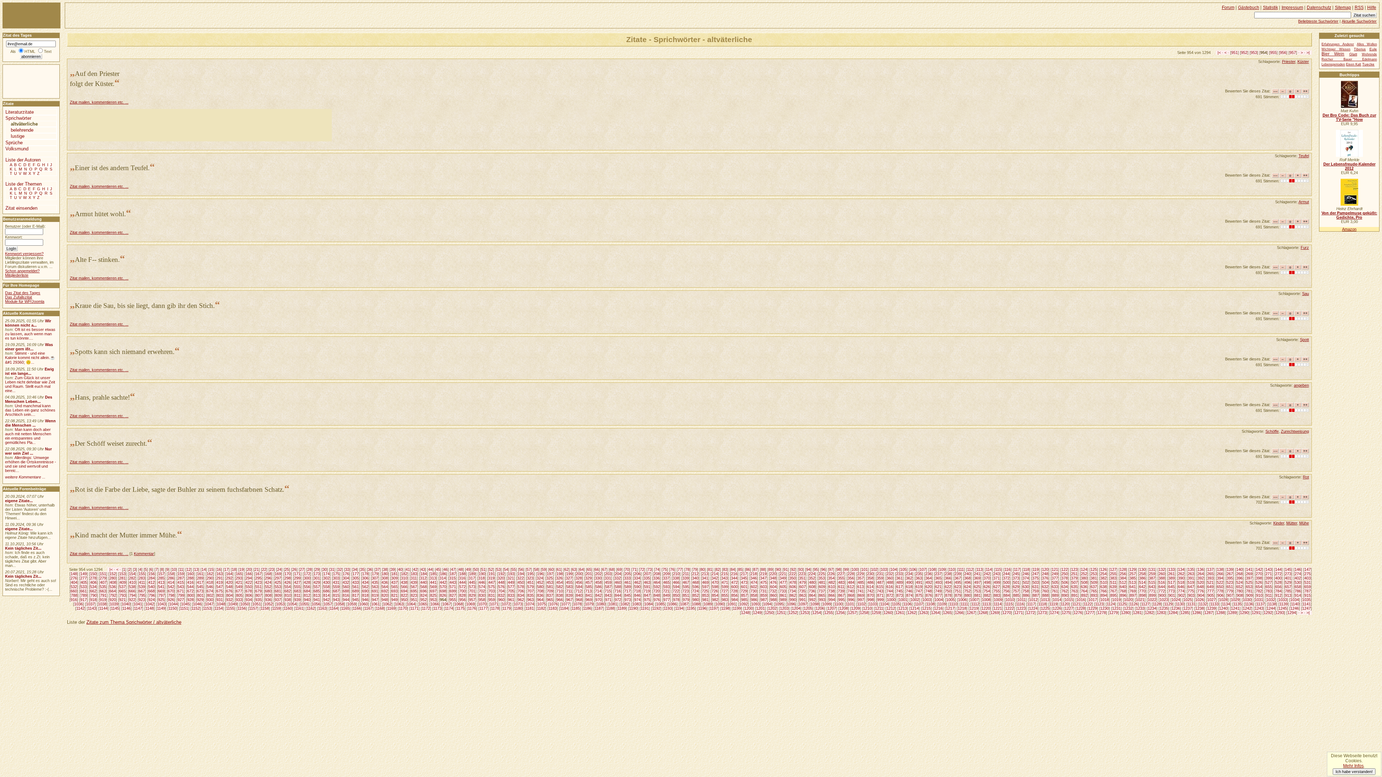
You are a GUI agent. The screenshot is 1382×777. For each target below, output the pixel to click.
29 (317, 569)
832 (501, 595)
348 (773, 578)
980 (695, 599)
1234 (1152, 608)
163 (219, 574)
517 (1171, 582)
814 (326, 595)
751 (957, 591)
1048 (221, 604)
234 (909, 574)
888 (1045, 595)
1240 (1223, 608)
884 (1006, 595)
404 (74, 582)
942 (326, 599)
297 (278, 578)
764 (1084, 591)
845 (627, 595)
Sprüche (14, 142)
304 (346, 578)
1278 (1101, 612)
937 (278, 599)
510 (1104, 582)
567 (414, 587)
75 (665, 569)
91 (785, 569)
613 (860, 587)
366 (948, 578)
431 (336, 582)
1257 (852, 612)
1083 (636, 604)
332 (617, 578)
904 (1201, 595)
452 (540, 582)
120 (1045, 569)
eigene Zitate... (19, 501)
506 (1065, 582)
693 (394, 591)
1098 (814, 604)
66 (597, 569)
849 (666, 595)
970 (598, 599)
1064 (411, 604)
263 (1191, 574)
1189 (622, 608)
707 (530, 591)
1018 (1104, 599)
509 (1094, 582)
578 (521, 587)
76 (672, 569)
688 (346, 591)
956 (1283, 52)
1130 (1180, 604)
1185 (576, 608)
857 (744, 595)
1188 (610, 608)
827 (453, 595)
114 (989, 569)
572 (462, 587)
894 (1104, 595)
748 (928, 591)
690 (365, 591)
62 (566, 569)
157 (161, 574)
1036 (78, 604)
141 (1249, 569)
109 (942, 569)
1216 (938, 608)
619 (919, 587)
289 (200, 578)
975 (647, 599)
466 (676, 582)
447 (491, 582)
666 (132, 591)
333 (627, 578)
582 (559, 587)
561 (355, 587)
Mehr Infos (1353, 765)
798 (171, 595)
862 (793, 595)
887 (1036, 595)
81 (710, 569)
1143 (92, 608)
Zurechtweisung (1295, 431)
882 (987, 595)
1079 (589, 604)
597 (705, 587)
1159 (276, 608)
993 (822, 599)
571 (453, 587)
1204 (796, 608)
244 (1006, 574)
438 (404, 582)
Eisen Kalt (1353, 64)
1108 (930, 604)
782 (1259, 591)
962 (521, 599)
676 (229, 591)
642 (1142, 587)
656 (1278, 587)
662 (93, 591)
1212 (890, 608)
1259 (876, 612)
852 (695, 595)
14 (204, 569)
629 (1016, 587)
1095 (779, 604)
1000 (891, 599)
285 (161, 578)
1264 (935, 612)
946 (365, 599)
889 (1055, 595)
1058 (339, 604)
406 (93, 582)
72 (642, 569)
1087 (684, 604)
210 (676, 574)
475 (763, 582)
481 (822, 582)
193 (511, 574)
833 (511, 595)
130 (1142, 569)
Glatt (1353, 54)
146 (1298, 569)
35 (362, 569)
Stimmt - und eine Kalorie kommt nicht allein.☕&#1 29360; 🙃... (30, 357)
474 (754, 582)
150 (93, 574)
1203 (784, 608)
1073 (518, 604)
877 (938, 595)
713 (588, 591)
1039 (114, 604)
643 (1152, 587)
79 (695, 569)
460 (618, 582)
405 (84, 582)
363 (919, 578)
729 (744, 591)
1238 (1199, 608)
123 (1074, 569)
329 (588, 578)
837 (550, 595)
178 (365, 574)
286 (171, 578)
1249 (757, 612)
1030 (1247, 599)
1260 (888, 612)
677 (239, 591)
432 (346, 582)
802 (210, 595)
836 (540, 595)
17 (226, 569)
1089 (708, 604)
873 (900, 595)
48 (461, 569)
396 (1239, 578)
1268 (983, 612)
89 (770, 569)
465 (666, 582)
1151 (184, 608)
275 (1307, 574)
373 (1016, 578)
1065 (423, 604)
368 (967, 578)
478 (793, 582)
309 (394, 578)
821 (394, 595)
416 (190, 582)
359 (880, 578)
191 (491, 574)
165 (239, 574)
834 (521, 595)
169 (278, 574)
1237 (1187, 608)
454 (559, 582)
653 (1249, 587)
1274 (1054, 612)
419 (219, 582)
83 (725, 569)
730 (753, 591)
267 (1230, 574)
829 (472, 595)
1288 (1220, 612)
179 (375, 574)
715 (608, 591)
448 (501, 582)
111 (961, 569)
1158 (265, 608)
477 (783, 582)
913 (1288, 595)
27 (302, 569)
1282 (1149, 612)
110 (952, 569)
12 (188, 569)
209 (666, 574)
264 (1200, 574)
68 (612, 569)
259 (1152, 574)
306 (365, 578)
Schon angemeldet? (22, 271)
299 (297, 578)
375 (1035, 578)
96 (823, 569)
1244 (1270, 608)
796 (152, 595)
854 (715, 595)
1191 (645, 608)
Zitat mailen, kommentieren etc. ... (99, 102)
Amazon (1349, 229)
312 (423, 578)
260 (1162, 574)
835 (530, 595)
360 (889, 578)
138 (1220, 569)
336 (656, 578)
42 (415, 569)
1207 (831, 608)
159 (180, 574)
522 (1220, 582)
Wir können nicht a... (28, 323)
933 (239, 599)
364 (928, 578)
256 (1123, 574)
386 (1142, 578)
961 (511, 599)
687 (336, 591)
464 (657, 582)
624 (967, 587)
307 (375, 578)
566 (404, 587)
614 (870, 587)
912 (1278, 595)
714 (598, 591)
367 (957, 578)
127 (1113, 569)
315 (452, 578)
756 (1006, 591)
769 (1132, 591)
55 (513, 569)
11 (181, 569)
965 (550, 599)
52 (491, 569)
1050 (244, 604)
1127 (1145, 604)
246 (1025, 574)
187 (453, 574)
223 (802, 574)
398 (1259, 578)
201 (589, 574)
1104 (884, 604)
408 (113, 582)
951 (1234, 52)
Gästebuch (1248, 7)
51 (483, 569)
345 (744, 578)
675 (219, 591)
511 (1113, 582)
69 (619, 569)
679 (258, 591)
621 (938, 587)
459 (608, 582)
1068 (458, 604)
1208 (843, 608)
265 (1210, 574)
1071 (494, 604)
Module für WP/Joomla (24, 301)
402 (1298, 578)
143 (1268, 569)
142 (1259, 569)
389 (1171, 578)
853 (705, 595)
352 (812, 578)
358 (870, 578)
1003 (926, 599)
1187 (599, 608)
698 (443, 591)
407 (103, 582)
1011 (1021, 599)
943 (336, 599)
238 (948, 574)
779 (1230, 591)
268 (1239, 574)
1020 (1128, 599)
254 (1103, 574)
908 (1240, 595)
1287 (1208, 612)
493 (938, 582)
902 (1181, 595)
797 (161, 595)
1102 (861, 604)
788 (74, 595)
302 (326, 578)
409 (122, 582)
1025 (1187, 599)
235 (919, 574)
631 (1035, 587)
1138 (1272, 604)
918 (93, 599)
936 (268, 599)
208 (657, 574)
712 (578, 591)
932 (229, 599)
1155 (230, 608)
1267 (971, 612)
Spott (1304, 339)
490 (909, 582)
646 (1181, 587)
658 (1298, 587)
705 (511, 591)
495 (958, 582)
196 (540, 574)
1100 (838, 604)
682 (287, 591)
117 (1017, 569)
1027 (1211, 599)
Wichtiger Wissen (1336, 49)
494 (948, 582)
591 (647, 587)
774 (1181, 591)
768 (1123, 591)
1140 (1295, 604)
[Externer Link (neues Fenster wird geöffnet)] (1349, 106)
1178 (495, 608)
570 (443, 587)
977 (666, 599)
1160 (288, 608)
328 (578, 578)
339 (685, 578)
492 (929, 582)
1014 (1057, 599)
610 (831, 587)
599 (725, 587)
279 (103, 578)
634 (1064, 587)
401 (1288, 578)
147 (1307, 569)
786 (1298, 591)
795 (142, 595)
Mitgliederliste (16, 275)
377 (1055, 578)
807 (259, 595)
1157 (253, 608)
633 (1055, 587)
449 (511, 582)
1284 (1173, 612)
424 (268, 582)
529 (1288, 582)
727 (724, 591)
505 (1055, 582)
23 (272, 569)
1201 (760, 608)
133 (1171, 569)
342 (715, 578)
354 (831, 578)
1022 (1152, 599)
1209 (855, 608)
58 (536, 569)
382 (1103, 578)
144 (1278, 569)
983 (725, 599)
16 (219, 569)
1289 (1232, 612)
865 (822, 595)
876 (929, 595)
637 (1093, 587)
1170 (403, 608)
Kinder (1278, 523)
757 (1016, 591)
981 (705, 599)
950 (404, 599)
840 (579, 595)
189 (472, 574)
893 (1094, 595)
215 (724, 574)
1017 (1092, 599)
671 (180, 591)
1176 (472, 608)
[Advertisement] (201, 125)
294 (248, 578)
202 (598, 574)
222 (792, 574)
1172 (426, 608)
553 (278, 587)
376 (1045, 578)
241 (977, 574)
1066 (434, 604)
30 (324, 569)
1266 (959, 612)
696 (423, 591)
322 (520, 578)
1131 (1191, 604)
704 (501, 591)
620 (928, 587)
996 (851, 599)
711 (569, 591)
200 (579, 574)
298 (287, 578)
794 (132, 595)
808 (268, 595)
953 (1254, 52)
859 (763, 595)
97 (831, 569)
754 (987, 591)
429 (316, 582)
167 (258, 574)
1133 (1214, 604)
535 (103, 587)
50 (476, 569)
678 (248, 591)
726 (715, 591)
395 (1230, 578)
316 (462, 578)
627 (996, 587)
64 (581, 569)
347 (763, 578)
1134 (1226, 604)
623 (957, 587)
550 (248, 587)
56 (521, 569)
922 (132, 599)
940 (307, 599)
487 (880, 582)
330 (598, 578)
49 (468, 569)
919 (103, 599)
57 (529, 569)
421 (239, 582)
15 (211, 569)
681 (278, 591)
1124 (1111, 604)
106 (913, 569)
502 (1026, 582)
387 (1152, 578)
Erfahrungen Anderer (1338, 44)
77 (680, 569)
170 (287, 574)
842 (598, 595)
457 (589, 582)
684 (307, 591)
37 (377, 569)
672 (190, 591)
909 (1249, 595)
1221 (997, 608)
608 (812, 587)
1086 (672, 604)
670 (171, 591)
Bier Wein (1333, 53)
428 (307, 582)
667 (142, 591)
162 (210, 574)
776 (1200, 591)
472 (734, 582)
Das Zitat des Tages (22, 293)
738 (831, 591)
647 (1191, 587)
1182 (541, 608)
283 (142, 578)
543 (180, 587)
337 (666, 578)
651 (1230, 587)
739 (841, 591)
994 (831, 599)
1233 (1140, 608)
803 (220, 595)
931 (219, 599)
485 (861, 582)
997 (861, 599)
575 (491, 587)
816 (346, 595)
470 (715, 582)
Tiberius (1360, 49)
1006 (962, 599)
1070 (482, 604)
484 (851, 582)
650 (1220, 587)
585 (589, 587)
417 (200, 582)
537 (122, 587)
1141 (1306, 604)
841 (589, 595)
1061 (375, 604)
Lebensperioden (1333, 64)
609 (822, 587)
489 (900, 582)
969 (589, 599)
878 (948, 595)
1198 (725, 608)
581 (550, 587)
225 (821, 574)
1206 (820, 608)
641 (1132, 587)
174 (326, 574)
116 (1007, 569)
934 (248, 599)
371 (996, 578)
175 (336, 574)
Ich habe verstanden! (1354, 771)
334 (637, 578)
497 (977, 582)
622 (948, 587)
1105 (896, 604)
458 (598, 582)
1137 (1260, 604)
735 (802, 591)
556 (307, 587)
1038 (102, 604)
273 (1288, 574)
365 (938, 578)
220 (773, 574)
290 (210, 578)
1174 (449, 608)
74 (657, 569)
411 (142, 582)
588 (618, 587)
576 (501, 587)
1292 (1268, 612)
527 (1268, 582)
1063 (399, 604)
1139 (1283, 604)
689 (355, 591)
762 (1064, 591)
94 (808, 569)
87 (755, 569)
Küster (1303, 61)
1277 (1089, 612)
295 (258, 578)
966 (559, 599)
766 (1103, 591)
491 (919, 582)
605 (783, 587)
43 (423, 569)
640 (1123, 587)
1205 (808, 608)
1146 (126, 608)
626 (987, 587)
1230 (1104, 608)
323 (530, 578)
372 (1006, 578)
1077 (565, 604)
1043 (161, 604)
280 (112, 578)
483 (841, 582)
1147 (138, 608)
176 (346, 574)
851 (686, 595)
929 (200, 599)
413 (161, 582)
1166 (357, 608)
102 (874, 569)
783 (1268, 591)
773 (1171, 591)
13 (196, 569)
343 (724, 578)
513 (1132, 582)
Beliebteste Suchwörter (1318, 21)
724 (695, 591)
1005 (950, 599)
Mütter (1291, 523)
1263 (923, 612)
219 (763, 574)
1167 (368, 608)
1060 (363, 604)
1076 (553, 604)
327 (569, 578)
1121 (1076, 604)
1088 (696, 604)
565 (394, 587)
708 (540, 591)
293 (239, 578)
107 (923, 569)
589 (627, 587)
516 (1162, 582)
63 (574, 569)
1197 (714, 608)
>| (1308, 52)
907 (1230, 595)
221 (783, 574)
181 (394, 574)
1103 (873, 604)
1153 (207, 608)
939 (297, 599)
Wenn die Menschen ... (30, 423)
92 (793, 569)
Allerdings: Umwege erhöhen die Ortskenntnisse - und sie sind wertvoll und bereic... (30, 464)
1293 (1279, 612)
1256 (840, 612)
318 (481, 578)
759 (1035, 591)
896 (1123, 595)
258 (1142, 574)
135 (1191, 569)
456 (579, 582)
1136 (1249, 604)
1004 (938, 599)
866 (831, 595)
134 (1181, 569)
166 (248, 574)
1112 (975, 604)
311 (414, 578)
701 (472, 591)
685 (316, 591)
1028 (1223, 599)
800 (191, 595)
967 (569, 599)
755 (996, 591)
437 (394, 582)
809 (278, 595)
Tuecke (1368, 64)
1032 (1270, 599)
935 (258, 599)
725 (705, 591)
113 (979, 569)
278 (93, 578)
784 (1278, 591)
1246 (1294, 608)
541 (161, 587)
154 (132, 574)
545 (200, 587)
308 (384, 578)
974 (637, 599)
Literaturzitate (19, 112)
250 (1064, 574)
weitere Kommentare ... (25, 477)
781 (1249, 591)
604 (773, 587)
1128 (1157, 604)
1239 (1211, 608)
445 (472, 582)
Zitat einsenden (21, 208)
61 (559, 569)
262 (1181, 574)
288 (190, 578)
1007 (974, 599)
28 (309, 569)
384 (1123, 578)
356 (851, 578)
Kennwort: (14, 237)
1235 (1164, 608)
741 (860, 591)
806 (249, 595)
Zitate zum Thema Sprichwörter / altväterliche (133, 622)
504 (1045, 582)
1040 (126, 604)
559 (336, 587)
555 (297, 587)
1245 (1282, 608)
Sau (1305, 293)
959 (491, 599)
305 (355, 578)
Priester (1288, 61)
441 (433, 582)
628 (1006, 587)
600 (734, 587)
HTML (29, 51)
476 (773, 582)
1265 (947, 612)
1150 (172, 608)
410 (132, 582)
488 (890, 582)
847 (647, 595)
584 (579, 587)
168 (268, 574)
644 (1162, 587)
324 (540, 578)
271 (1268, 574)
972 (618, 599)
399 (1268, 578)
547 (219, 587)
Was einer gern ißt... (29, 346)
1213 (902, 608)
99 (846, 569)
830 (482, 595)
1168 (380, 608)
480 (812, 582)
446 (482, 582)
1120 (1065, 604)
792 (113, 595)
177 (355, 574)
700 (462, 591)
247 (1035, 574)
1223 (1021, 608)
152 (112, 574)
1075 (541, 604)
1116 (1020, 604)
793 (122, 595)
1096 (791, 604)
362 (909, 578)
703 (491, 591)
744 (889, 591)
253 (1093, 574)
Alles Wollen (1367, 44)
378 (1064, 578)
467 (686, 582)
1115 (1009, 604)
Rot (1306, 477)
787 (1307, 591)
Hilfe (1371, 7)
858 (754, 595)
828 (462, 595)
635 (1074, 587)
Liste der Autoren (23, 160)
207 (647, 574)
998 (870, 599)
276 (74, 578)
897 (1133, 595)
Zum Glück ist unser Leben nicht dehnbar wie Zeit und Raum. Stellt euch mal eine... (30, 384)
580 (540, 587)
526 (1259, 582)
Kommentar (144, 553)
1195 (691, 608)
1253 (804, 612)
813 (316, 595)
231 (880, 574)
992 (812, 599)
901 (1172, 595)
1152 (195, 608)
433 (355, 582)
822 (404, 595)
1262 (911, 612)
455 (569, 582)
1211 (879, 608)
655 (1268, 587)
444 (462, 582)
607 (802, 587)
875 (919, 595)
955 (1273, 52)
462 (637, 582)
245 (1016, 574)
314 (442, 578)
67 (604, 569)
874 (909, 595)
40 (400, 569)
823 (414, 595)
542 (171, 587)
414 (171, 582)
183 (414, 574)
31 (332, 569)
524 (1239, 582)
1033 (1282, 599)
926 (171, 599)
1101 (850, 604)
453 (550, 582)
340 (695, 578)
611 (841, 587)
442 (443, 582)
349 (783, 578)
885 (1016, 595)
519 (1191, 582)
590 (637, 587)
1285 (1184, 612)
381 (1093, 578)
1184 (564, 608)
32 (340, 569)
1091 (731, 604)
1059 (351, 604)
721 (666, 591)
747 (919, 591)
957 (1293, 52)
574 (482, 587)
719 (646, 591)
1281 (1137, 612)
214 (715, 574)
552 (268, 587)
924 (151, 599)
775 (1191, 591)
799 (181, 595)
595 (686, 587)
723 (685, 591)
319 (491, 578)
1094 (767, 604)
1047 (209, 604)
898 (1142, 595)
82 (717, 569)
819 (375, 595)
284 (151, 578)
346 (753, 578)
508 (1084, 582)
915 (1307, 595)
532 (74, 587)
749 (938, 591)
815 (336, 595)
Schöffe (1272, 431)
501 (1016, 582)
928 (190, 599)
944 (346, 599)
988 (773, 599)
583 (569, 587)
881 (977, 595)
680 (268, 591)
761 (1055, 591)
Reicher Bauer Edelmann (1349, 59)
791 (103, 595)
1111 (964, 604)
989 (783, 599)
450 (521, 582)
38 (385, 569)
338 (676, 578)
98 (838, 569)
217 (744, 574)
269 (1249, 574)
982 (715, 599)
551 (258, 587)
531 (1307, 582)
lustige (17, 136)
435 (375, 582)
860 (773, 595)
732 (773, 591)
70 (627, 569)
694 (404, 591)
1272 (1030, 612)
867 (841, 595)
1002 (915, 599)
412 (151, 582)
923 (142, 599)
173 (316, 574)
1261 (899, 612)
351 (802, 578)
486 (870, 582)
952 (1244, 52)
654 (1259, 587)
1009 (998, 599)
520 (1200, 582)
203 (608, 574)
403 (1307, 578)
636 (1084, 587)
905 (1210, 595)
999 (880, 599)
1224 (1033, 608)
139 (1230, 569)
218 (753, 574)
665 (122, 591)
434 (365, 582)
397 (1249, 578)
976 (657, 599)
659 (1307, 587)
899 (1152, 595)
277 (83, 578)
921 (122, 599)
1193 (668, 608)
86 (748, 569)
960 (501, 599)
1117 (1031, 604)
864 (812, 595)
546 (210, 587)
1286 (1196, 612)
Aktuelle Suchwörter (1359, 21)
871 (880, 595)
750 (948, 591)
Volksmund (16, 148)
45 (438, 569)
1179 (506, 608)
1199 (737, 608)
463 (647, 582)
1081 (613, 604)
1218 (962, 608)
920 (112, 599)
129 (1132, 569)
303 (336, 578)
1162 (311, 608)
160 (190, 574)
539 (142, 587)
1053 (280, 604)
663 (103, 591)
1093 (755, 604)
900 (1162, 595)
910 (1259, 595)
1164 (334, 608)
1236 (1175, 608)
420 (229, 582)
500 (1006, 582)
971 (608, 599)
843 (608, 595)
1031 (1259, 599)
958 (482, 599)
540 (151, 587)
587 (608, 587)
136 (1200, 569)
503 (1036, 582)
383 (1113, 578)
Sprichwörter (18, 118)
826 (443, 595)
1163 (322, 608)
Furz (1305, 247)
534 (93, 587)
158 (171, 574)
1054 (292, 604)
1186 (587, 608)
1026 (1199, 599)
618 (909, 587)
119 (1036, 569)
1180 (518, 608)
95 (816, 569)
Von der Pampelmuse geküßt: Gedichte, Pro (1349, 215)
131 (1152, 569)
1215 (926, 608)
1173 (437, 608)
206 (637, 574)
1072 (506, 604)
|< (1219, 52)
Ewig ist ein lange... (29, 371)
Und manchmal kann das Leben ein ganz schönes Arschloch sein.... (30, 410)
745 (899, 591)
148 (74, 574)
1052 (268, 604)
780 (1239, 591)
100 (855, 569)
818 (365, 595)
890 (1065, 595)
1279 (1113, 612)
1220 (985, 608)
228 (851, 574)
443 (453, 582)
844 (618, 595)
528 (1278, 582)
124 (1084, 569)
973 (627, 599)
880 (968, 595)
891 (1074, 595)
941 (316, 599)
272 (1278, 574)
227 (841, 574)
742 (870, 591)
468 (695, 582)
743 (880, 591)
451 (530, 582)
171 (297, 574)
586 (598, 587)
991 (802, 599)
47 (453, 569)
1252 (793, 612)
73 (649, 569)
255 (1113, 574)
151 (103, 574)
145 (1288, 569)
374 (1025, 578)
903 (1191, 595)
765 (1093, 591)
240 (967, 574)
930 (210, 599)
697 (433, 591)
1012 (1033, 599)
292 (229, 578)
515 (1152, 582)
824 (423, 595)
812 (307, 595)
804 (229, 595)
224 (812, 574)
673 (200, 591)
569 (433, 587)
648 (1200, 587)
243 (996, 574)
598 (715, 587)
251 (1074, 574)
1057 (328, 604)
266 (1220, 574)
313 (433, 578)
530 (1298, 582)
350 (792, 578)
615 (880, 587)
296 (268, 578)
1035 (1306, 599)
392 (1200, 578)
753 (977, 591)
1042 (149, 604)
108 (932, 569)
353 (821, 578)
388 (1162, 578)
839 (569, 595)
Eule (1373, 49)
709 (550, 591)
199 (569, 574)
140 (1239, 569)
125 (1093, 569)
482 (831, 582)
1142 (80, 608)
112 (970, 569)
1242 (1247, 608)
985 (744, 599)
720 (656, 591)
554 (287, 587)
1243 (1259, 608)
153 (122, 574)
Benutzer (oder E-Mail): (25, 226)
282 (132, 578)
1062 (387, 604)
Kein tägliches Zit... (23, 548)
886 (1026, 595)
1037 (90, 604)
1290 (1244, 612)
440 (423, 582)
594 (676, 587)
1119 (1053, 604)
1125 (1122, 604)
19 (241, 569)
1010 (1010, 599)
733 (783, 591)
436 (384, 582)
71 (634, 569)
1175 (460, 608)
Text (47, 51)
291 (219, 578)
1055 (304, 604)
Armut (1304, 202)
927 (180, 599)
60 (551, 569)
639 (1113, 587)
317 (472, 578)
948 (384, 599)
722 (676, 591)
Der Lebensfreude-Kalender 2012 (1349, 166)
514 (1142, 582)
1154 (218, 608)
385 (1132, 578)
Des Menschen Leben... (28, 399)
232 (889, 574)
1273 (1042, 612)
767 (1113, 591)
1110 (953, 604)
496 (968, 582)
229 (860, 574)
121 (1055, 569)
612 (851, 587)
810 (288, 595)
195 (530, 574)
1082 (624, 604)
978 (676, 599)
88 (763, 569)
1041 (138, 604)
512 (1123, 582)
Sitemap (1343, 7)
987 (763, 599)
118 (1026, 569)
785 (1288, 591)
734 (792, 591)
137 (1210, 569)
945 (355, 599)
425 (278, 582)
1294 (1291, 612)
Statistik (1270, 7)
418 (210, 582)
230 (870, 574)
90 (778, 569)
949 (394, 599)
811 (297, 595)
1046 (197, 604)
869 (861, 595)
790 (93, 595)
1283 (1161, 612)
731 (763, 591)
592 (657, 587)
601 (744, 587)
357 (860, 578)
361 (899, 578)
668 (151, 591)
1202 (772, 608)
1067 (446, 604)
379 (1074, 578)
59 (544, 569)
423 (258, 582)
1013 (1045, 599)
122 (1064, 569)
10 (174, 569)
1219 (974, 608)
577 (511, 587)
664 (112, 591)
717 (627, 591)
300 (307, 578)
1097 (803, 604)
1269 (994, 612)
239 (957, 574)
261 (1171, 574)
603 (763, 587)
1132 (1203, 604)
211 (686, 574)
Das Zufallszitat (18, 297)
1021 (1140, 599)
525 (1249, 582)
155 (142, 574)
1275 (1066, 612)
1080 (601, 604)
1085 (660, 604)
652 (1239, 587)
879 (958, 595)
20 (249, 569)
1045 (185, 604)
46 (445, 569)
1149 (161, 608)
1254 (816, 612)
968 (579, 599)
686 (326, 591)
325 (549, 578)
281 (122, 578)
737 (821, 591)
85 (740, 569)
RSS (1359, 7)
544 (190, 587)
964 (540, 599)
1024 (1175, 599)
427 (297, 582)
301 (316, 578)
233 (899, 574)
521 (1210, 582)
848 (657, 595)
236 (928, 574)
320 (501, 578)
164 (229, 574)
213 (705, 574)
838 (559, 595)
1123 (1099, 604)
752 (967, 591)
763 (1074, 591)
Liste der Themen (23, 184)
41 (408, 569)
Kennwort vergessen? (24, 253)
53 (498, 569)
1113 (986, 604)
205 (627, 574)
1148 (149, 608)
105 (903, 569)
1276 (1078, 612)
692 (384, 591)
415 (180, 582)
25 (287, 569)
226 (831, 574)
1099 (826, 604)
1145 (115, 608)
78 (687, 569)
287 (180, 578)
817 (355, 595)
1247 (1306, 608)
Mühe (1304, 523)
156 (151, 574)
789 (84, 595)
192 (501, 574)
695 (414, 591)
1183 (552, 608)
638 (1103, 587)
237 (938, 574)
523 (1230, 582)
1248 (745, 612)
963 (530, 599)
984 (734, 599)
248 (1045, 574)
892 (1084, 595)
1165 (345, 608)
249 (1055, 574)
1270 (1006, 612)
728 (734, 591)
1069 (470, 604)
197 (550, 574)
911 (1269, 595)
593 (666, 587)
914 (1298, 595)
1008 (986, 599)
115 (998, 569)
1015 (1069, 599)
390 (1181, 578)
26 (294, 569)
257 (1132, 574)
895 (1113, 595)
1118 (1042, 604)
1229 (1092, 608)
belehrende (22, 130)
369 (977, 578)
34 (355, 569)
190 (482, 574)
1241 (1235, 608)
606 (793, 587)
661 (83, 591)
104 (893, 569)
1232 (1128, 608)
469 (705, 582)
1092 (743, 604)
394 (1220, 578)
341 (705, 578)
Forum (1228, 7)
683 (297, 591)
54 (506, 569)
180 (384, 574)
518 (1181, 582)
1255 (828, 612)
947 (375, 599)
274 (1298, 574)
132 (1162, 569)
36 (370, 569)
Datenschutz (1319, 7)
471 (725, 582)
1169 (391, 608)
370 (987, 578)
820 (384, 595)
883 (997, 595)
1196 (702, 608)
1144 (103, 608)
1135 (1237, 604)
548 (229, 587)
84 (733, 569)
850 (676, 595)
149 (83, 574)
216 (734, 574)
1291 (1256, 612)
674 (210, 591)
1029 (1235, 599)
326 (559, 578)
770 (1142, 591)
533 (83, 587)
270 (1259, 574)
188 (462, 574)
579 (530, 587)
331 (608, 578)
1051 (256, 604)
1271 (1018, 612)
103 (884, 569)
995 (841, 599)
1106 (907, 604)
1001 (903, 599)
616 (889, 587)
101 (864, 569)
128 (1123, 569)
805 (239, 595)
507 (1074, 582)
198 (559, 574)
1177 (483, 608)
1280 (1125, 612)
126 (1103, 569)
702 (482, 591)
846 (637, 595)
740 (851, 591)
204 (618, 574)
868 (851, 595)
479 (802, 582)
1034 (1294, 599)
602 (754, 587)
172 (307, 574)
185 (433, 574)
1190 (633, 608)
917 (83, 599)
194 (521, 574)
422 (248, 582)
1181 (529, 608)
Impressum (1292, 7)
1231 (1116, 608)
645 (1171, 587)
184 (423, 574)
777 (1210, 591)
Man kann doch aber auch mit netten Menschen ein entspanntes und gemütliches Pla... (28, 436)
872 (890, 595)
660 (74, 591)
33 (347, 569)
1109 (942, 604)
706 (521, 591)
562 (365, 587)
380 (1084, 578)
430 (326, 582)
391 (1191, 578)
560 (346, 587)
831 (491, 595)
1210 (867, 608)
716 (617, 591)
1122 (1088, 604)
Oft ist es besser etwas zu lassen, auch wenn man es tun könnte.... (30, 333)
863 (802, 595)
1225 (1045, 608)
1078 (577, 604)
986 (754, 599)
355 (841, 578)
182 (404, 574)
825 (433, 595)
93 (801, 569)
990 (793, 599)
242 (987, 574)
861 (783, 595)
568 (423, 587)
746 (909, 591)
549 (239, 587)
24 (279, 569)
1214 (914, 608)
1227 (1069, 608)
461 (627, 582)
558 (326, 587)
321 (510, 578)
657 (1288, 587)
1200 (748, 608)
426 (287, 582)
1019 (1116, 599)
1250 (769, 612)
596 (695, 587)
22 (264, 569)
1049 (233, 604)
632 (1045, 587)
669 (161, 591)
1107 (919, 604)
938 (287, 599)
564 (384, 587)
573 (472, 587)
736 (812, 591)
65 (589, 569)
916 (74, 599)
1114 (998, 604)
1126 (1134, 604)
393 (1210, 578)
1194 (679, 608)
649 (1210, 587)
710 (559, 591)
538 (132, 587)
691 (375, 591)
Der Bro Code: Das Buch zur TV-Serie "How (1349, 117)
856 (734, 595)
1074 (529, 604)
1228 (1080, 608)
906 (1220, 595)
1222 (1009, 608)
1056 (316, 604)
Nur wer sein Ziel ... (28, 451)
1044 (173, 604)
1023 (1164, 599)
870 (870, 595)
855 (725, 595)
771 (1152, 591)
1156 (242, 608)
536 (112, 587)
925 (161, 599)
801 (200, 595)
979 (686, 599)
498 (987, 582)
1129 (1168, 604)
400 (1278, 578)
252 (1084, 574)
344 (734, 578)
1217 (950, 608)
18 (234, 569)
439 (414, 582)
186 (443, 574)
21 (256, 569)
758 (1025, 591)
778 (1220, 591)
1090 (719, 604)
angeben (1301, 385)
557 (316, 587)
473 (744, 582)
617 (899, 587)
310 (404, 578)
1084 (648, 604)
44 (430, 569)
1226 (1057, 608)
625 (977, 587)
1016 (1080, 599)
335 (646, 578)
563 (375, 587)
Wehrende (1369, 54)
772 (1162, 591)
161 (200, 574)
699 (453, 591)
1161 (299, 608)
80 (702, 569)
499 (997, 582)
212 (695, 574)
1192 (656, 608)
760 (1045, 591)
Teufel (1304, 156)
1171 (414, 608)
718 (637, 591)
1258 (864, 612)
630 (1025, 587)
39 (392, 569)
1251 (781, 612)
